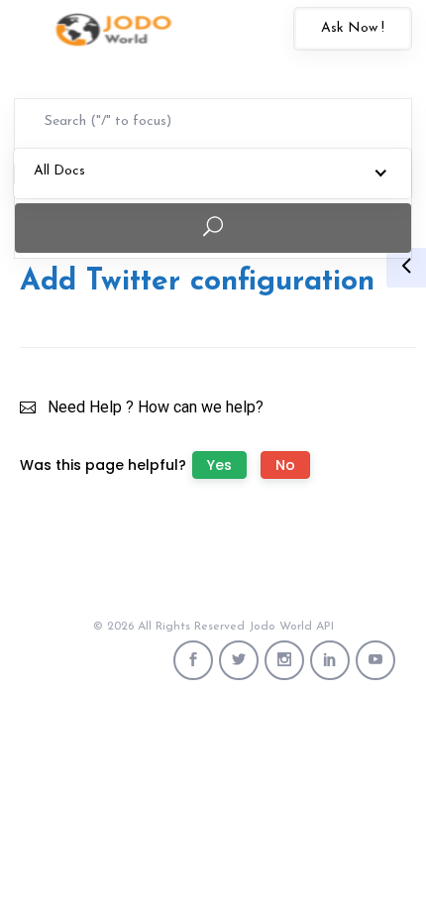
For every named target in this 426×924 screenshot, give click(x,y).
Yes (219, 465)
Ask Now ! (352, 28)
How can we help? (201, 407)
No (285, 465)
